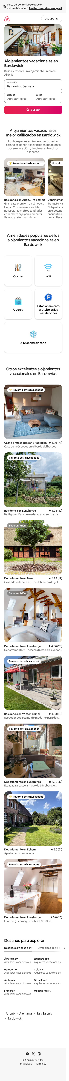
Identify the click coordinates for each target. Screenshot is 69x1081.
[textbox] (18, 99)
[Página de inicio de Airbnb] (7, 18)
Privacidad (26, 1063)
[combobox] (33, 86)
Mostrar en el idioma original (45, 8)
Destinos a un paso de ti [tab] (18, 948)
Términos (41, 1063)
